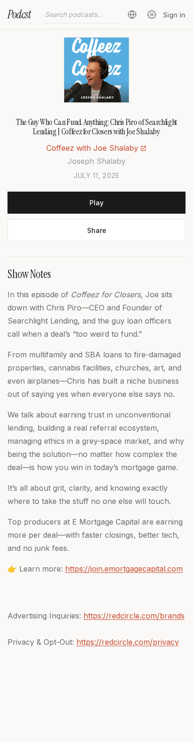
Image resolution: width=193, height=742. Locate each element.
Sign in (174, 15)
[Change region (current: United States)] (132, 14)
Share (96, 230)
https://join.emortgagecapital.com (124, 568)
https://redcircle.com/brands (134, 615)
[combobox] (82, 14)
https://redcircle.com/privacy (127, 642)
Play (96, 203)
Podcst (19, 14)
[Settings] (151, 14)
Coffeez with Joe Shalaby (92, 148)
